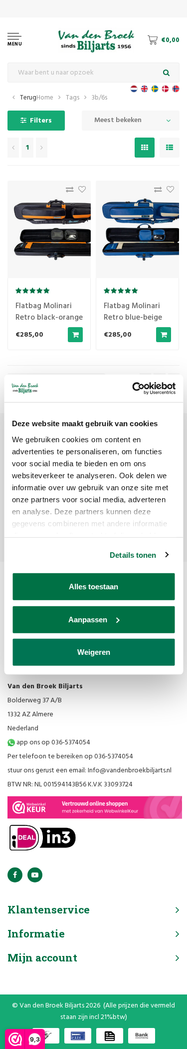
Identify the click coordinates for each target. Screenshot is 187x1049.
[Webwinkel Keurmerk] (94, 807)
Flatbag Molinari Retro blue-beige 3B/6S (133, 317)
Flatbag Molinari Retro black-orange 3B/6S (49, 317)
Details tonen (133, 554)
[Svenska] (155, 89)
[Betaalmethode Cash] (45, 1035)
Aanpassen (87, 619)
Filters (41, 121)
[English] (144, 89)
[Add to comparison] (67, 192)
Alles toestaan (93, 586)
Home (44, 98)
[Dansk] (165, 89)
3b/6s (99, 98)
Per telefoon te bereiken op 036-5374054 (70, 756)
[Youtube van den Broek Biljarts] (34, 874)
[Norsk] (176, 89)
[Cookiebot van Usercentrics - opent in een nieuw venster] (133, 388)
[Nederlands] (134, 89)
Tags (72, 98)
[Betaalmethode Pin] (77, 1035)
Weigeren (93, 652)
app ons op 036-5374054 (52, 742)
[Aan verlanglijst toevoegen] (79, 192)
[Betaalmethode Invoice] (109, 1035)
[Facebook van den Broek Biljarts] (14, 874)
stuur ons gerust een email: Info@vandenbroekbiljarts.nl (89, 770)
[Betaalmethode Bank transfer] (141, 1035)
